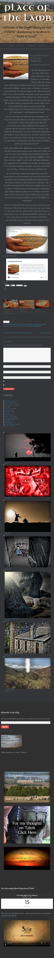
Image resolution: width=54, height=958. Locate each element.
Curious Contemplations (10, 402)
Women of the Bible (9, 425)
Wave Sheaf (29, 326)
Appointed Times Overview (16, 324)
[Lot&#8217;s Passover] (43, 304)
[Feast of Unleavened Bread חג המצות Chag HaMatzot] (10, 304)
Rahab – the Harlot (8, 497)
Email (4, 370)
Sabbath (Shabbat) (8, 414)
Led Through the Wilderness (10, 689)
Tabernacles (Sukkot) (9, 419)
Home (11, 46)
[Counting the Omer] (26, 304)
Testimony (7, 421)
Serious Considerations (9, 416)
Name (5, 364)
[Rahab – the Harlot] (28, 481)
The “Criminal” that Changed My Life (11, 618)
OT (25, 326)
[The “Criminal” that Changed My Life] (28, 595)
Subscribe (5, 727)
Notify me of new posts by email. (12, 385)
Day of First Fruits (19, 326)
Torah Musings (8, 422)
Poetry (6, 413)
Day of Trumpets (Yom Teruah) (11, 405)
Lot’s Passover (39, 309)
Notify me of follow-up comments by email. (14, 381)
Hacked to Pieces (8, 532)
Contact (41, 46)
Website (5, 375)
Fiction (6, 407)
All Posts (20, 46)
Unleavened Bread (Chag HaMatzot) (12, 424)
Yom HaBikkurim (37, 326)
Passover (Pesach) (28, 324)
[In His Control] (28, 447)
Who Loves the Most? (9, 568)
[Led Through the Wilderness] (28, 673)
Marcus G (47, 64)
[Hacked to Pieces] (28, 516)
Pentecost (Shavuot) (9, 411)
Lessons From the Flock (10, 408)
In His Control (7, 462)
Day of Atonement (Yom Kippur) (11, 404)
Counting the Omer (23, 309)
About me (31, 46)
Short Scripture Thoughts (10, 418)
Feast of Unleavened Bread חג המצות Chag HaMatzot (17, 332)
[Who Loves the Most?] (28, 551)
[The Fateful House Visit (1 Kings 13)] (28, 638)
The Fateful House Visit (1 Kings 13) (11, 654)
